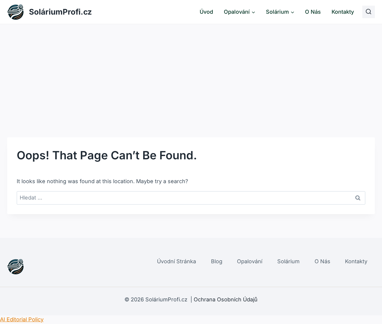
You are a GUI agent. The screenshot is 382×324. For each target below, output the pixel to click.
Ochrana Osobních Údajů (226, 299)
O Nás (313, 12)
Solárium (288, 261)
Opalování (249, 261)
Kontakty (343, 12)
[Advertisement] (191, 68)
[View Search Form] (368, 12)
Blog (216, 261)
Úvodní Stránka (176, 261)
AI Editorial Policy (22, 319)
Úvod (206, 12)
